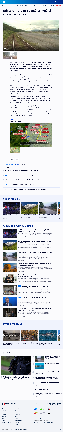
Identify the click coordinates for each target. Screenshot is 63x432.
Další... (46, 5)
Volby (17, 5)
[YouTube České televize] (55, 404)
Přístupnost (24, 429)
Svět (26, 5)
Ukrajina (12, 5)
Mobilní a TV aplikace (6, 422)
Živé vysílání (4, 410)
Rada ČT (16, 416)
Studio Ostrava (18, 414)
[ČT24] (3, 2)
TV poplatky (4, 412)
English (11, 429)
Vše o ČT (3, 424)
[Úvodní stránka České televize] (9, 404)
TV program (4, 408)
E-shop (3, 420)
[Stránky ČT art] (42, 412)
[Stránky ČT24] (36, 408)
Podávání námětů (18, 420)
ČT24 (4, 17)
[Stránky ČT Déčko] (36, 412)
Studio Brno (17, 412)
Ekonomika (36, 5)
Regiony (30, 5)
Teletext (4, 414)
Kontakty (17, 424)
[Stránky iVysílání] (51, 408)
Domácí (22, 5)
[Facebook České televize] (53, 404)
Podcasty (4, 416)
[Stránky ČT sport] (43, 408)
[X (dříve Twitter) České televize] (58, 404)
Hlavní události (5, 5)
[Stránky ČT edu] (50, 412)
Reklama (17, 410)
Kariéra (16, 418)
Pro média (17, 408)
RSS (60, 429)
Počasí (42, 5)
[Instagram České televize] (50, 404)
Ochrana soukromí (17, 429)
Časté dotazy (17, 422)
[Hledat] (55, 2)
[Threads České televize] (60, 404)
